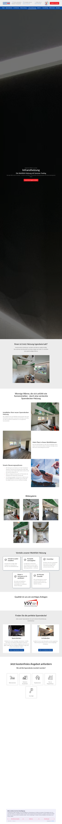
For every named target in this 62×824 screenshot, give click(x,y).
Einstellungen (46, 818)
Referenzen (52, 7)
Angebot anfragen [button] (54, 3)
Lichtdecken (16, 7)
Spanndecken (9, 7)
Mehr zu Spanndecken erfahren (16, 650)
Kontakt (58, 7)
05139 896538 (38, 3)
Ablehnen (31, 818)
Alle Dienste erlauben (15, 818)
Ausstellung (45, 7)
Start (3, 7)
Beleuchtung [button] (23, 7)
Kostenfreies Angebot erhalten (31, 180)
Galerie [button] (39, 7)
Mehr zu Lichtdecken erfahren (45, 650)
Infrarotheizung (32, 7)
